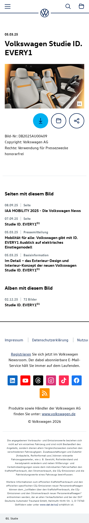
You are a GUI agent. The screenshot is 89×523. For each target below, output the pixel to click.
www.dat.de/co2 (49, 504)
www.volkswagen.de (58, 413)
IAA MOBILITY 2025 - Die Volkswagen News (43, 210)
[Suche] (68, 6)
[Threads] (38, 380)
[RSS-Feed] (45, 393)
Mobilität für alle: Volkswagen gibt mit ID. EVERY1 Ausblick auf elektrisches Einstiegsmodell (41, 242)
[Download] (40, 120)
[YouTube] (25, 380)
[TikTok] (64, 380)
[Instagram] (51, 380)
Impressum (14, 340)
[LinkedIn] (13, 380)
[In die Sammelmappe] (58, 120)
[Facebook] (77, 380)
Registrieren (21, 354)
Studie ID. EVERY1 (22, 224)
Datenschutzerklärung (50, 340)
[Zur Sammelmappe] (81, 6)
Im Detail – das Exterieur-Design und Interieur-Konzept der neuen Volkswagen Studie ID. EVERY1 (40, 265)
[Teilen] (76, 120)
